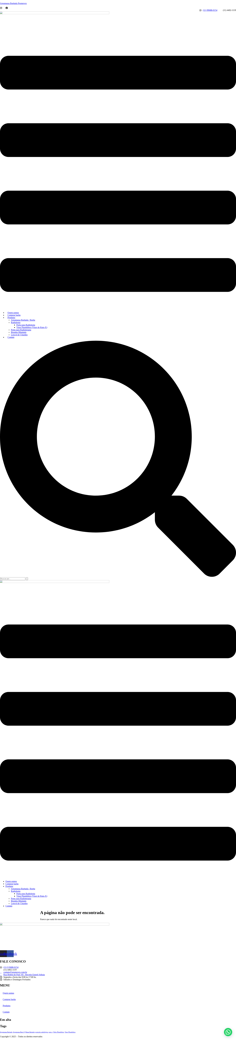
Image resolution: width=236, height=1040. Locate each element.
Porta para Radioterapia (21, 330)
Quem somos (13, 312)
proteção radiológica (41, 1032)
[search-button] (27, 578)
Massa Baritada (30, 1032)
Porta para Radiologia (25, 325)
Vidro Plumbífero (58, 1032)
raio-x (51, 1032)
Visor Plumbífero (70, 1032)
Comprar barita (14, 315)
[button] (118, 174)
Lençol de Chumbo (19, 335)
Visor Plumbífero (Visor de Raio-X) (31, 327)
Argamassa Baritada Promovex (13, 3)
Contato (11, 337)
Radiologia (15, 322)
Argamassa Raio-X (19, 1032)
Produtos (11, 317)
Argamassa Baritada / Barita (23, 320)
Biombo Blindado (18, 332)
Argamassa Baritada (6, 1032)
